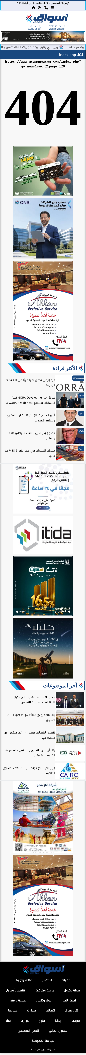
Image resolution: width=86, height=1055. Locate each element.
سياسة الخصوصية (43, 1041)
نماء (8, 1020)
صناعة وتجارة (24, 980)
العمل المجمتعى (28, 1031)
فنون (42, 1020)
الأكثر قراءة (65, 368)
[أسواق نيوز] (46, 19)
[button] (5, 37)
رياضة (58, 1020)
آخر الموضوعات (60, 686)
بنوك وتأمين (43, 1000)
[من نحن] (46, 7)
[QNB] (43, 229)
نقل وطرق (71, 1010)
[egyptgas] (43, 817)
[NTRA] (43, 489)
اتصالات (50, 1010)
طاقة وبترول (72, 990)
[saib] (43, 649)
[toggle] (8, 22)
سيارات (31, 1010)
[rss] (40, 7)
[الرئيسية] (33, 7)
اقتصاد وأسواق (16, 990)
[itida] (43, 535)
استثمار (47, 980)
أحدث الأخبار (68, 1000)
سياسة (12, 1010)
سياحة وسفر (18, 1000)
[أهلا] (43, 311)
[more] (52, 7)
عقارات (66, 980)
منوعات (76, 1020)
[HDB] (43, 171)
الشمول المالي (58, 1031)
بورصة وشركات (45, 990)
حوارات (25, 1020)
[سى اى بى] (43, 40)
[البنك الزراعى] (43, 586)
